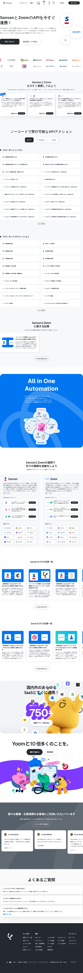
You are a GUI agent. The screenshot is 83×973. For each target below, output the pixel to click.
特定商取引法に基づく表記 (56, 962)
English (65, 962)
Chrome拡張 (39, 950)
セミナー (25, 947)
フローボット (39, 941)
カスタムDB (50, 937)
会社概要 (20, 962)
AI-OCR (49, 947)
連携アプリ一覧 (7, 914)
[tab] (29, 139)
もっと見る (41, 224)
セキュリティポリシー (44, 962)
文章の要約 (38, 947)
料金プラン (26, 941)
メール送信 (50, 944)
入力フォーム (61, 937)
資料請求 (50, 752)
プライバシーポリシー (33, 962)
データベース (72, 944)
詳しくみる (6, 493)
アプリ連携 (50, 941)
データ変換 (61, 941)
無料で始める (34, 752)
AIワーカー (38, 937)
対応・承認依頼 (39, 944)
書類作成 (50, 950)
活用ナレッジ (27, 950)
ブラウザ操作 (61, 944)
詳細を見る (14, 113)
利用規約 (25, 962)
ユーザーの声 (27, 944)
